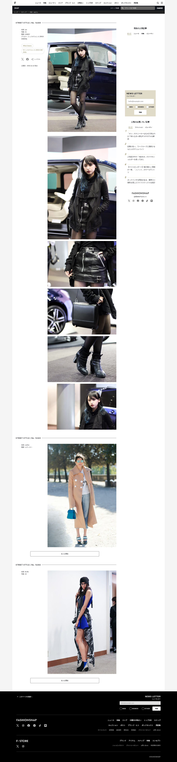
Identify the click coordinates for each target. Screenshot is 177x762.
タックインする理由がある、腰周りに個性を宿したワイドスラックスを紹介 (141, 181)
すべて (129, 33)
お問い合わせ (157, 730)
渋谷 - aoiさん (34, 12)
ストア (60, 3)
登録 (140, 112)
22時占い (81, 3)
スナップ (98, 3)
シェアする (37, 59)
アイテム (132, 740)
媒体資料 (118, 730)
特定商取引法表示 (156, 745)
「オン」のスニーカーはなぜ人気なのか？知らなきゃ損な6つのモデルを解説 (141, 136)
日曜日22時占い (135, 720)
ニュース (38, 3)
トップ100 (89, 3)
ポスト (117, 3)
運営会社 (126, 730)
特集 (44, 3)
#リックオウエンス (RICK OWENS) (33, 51)
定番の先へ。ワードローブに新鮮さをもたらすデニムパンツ (141, 148)
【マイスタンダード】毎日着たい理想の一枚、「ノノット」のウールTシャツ (141, 169)
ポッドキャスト (126, 3)
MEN (131, 107)
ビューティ (52, 3)
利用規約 (133, 730)
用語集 (136, 3)
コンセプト (156, 740)
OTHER (151, 107)
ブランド (123, 740)
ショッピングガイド (118, 745)
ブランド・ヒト (70, 3)
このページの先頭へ (25, 697)
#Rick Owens (27, 46)
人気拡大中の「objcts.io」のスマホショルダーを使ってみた (141, 158)
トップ (16, 12)
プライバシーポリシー (144, 730)
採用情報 (111, 730)
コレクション (107, 3)
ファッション (139, 127)
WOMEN (141, 107)
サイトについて (102, 730)
